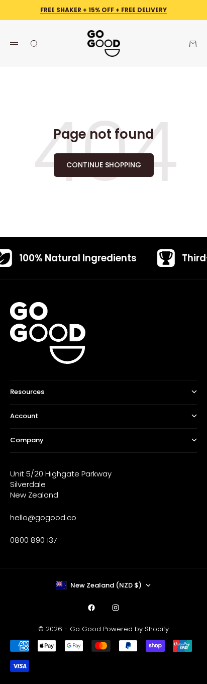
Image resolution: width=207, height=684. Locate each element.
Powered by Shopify (136, 629)
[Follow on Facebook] (91, 608)
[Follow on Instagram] (116, 608)
